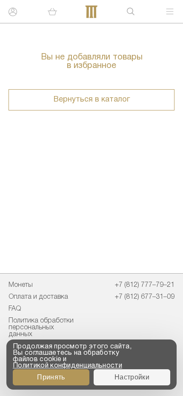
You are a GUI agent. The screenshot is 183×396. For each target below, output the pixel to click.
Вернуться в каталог (92, 99)
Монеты (21, 285)
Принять (51, 377)
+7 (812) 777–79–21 (144, 285)
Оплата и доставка (38, 297)
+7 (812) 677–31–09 (144, 297)
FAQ (15, 309)
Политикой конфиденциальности (67, 366)
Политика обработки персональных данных (41, 327)
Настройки (131, 377)
